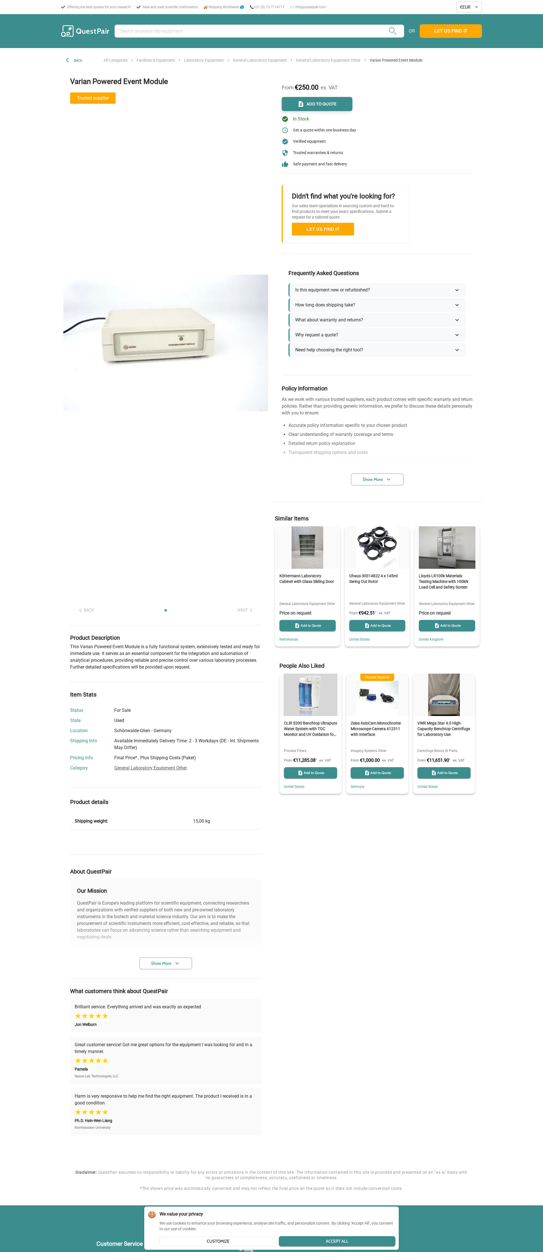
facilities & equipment (156, 60)
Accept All (337, 1241)
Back (78, 60)
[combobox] (469, 7)
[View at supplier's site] (175, 730)
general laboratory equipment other (328, 60)
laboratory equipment (204, 60)
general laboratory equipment (260, 60)
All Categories (116, 60)
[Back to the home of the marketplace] (85, 31)
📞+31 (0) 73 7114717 (267, 7)
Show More (161, 963)
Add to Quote (322, 104)
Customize (218, 1241)
